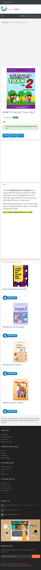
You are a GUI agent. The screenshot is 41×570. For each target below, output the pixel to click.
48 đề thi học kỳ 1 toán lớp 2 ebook (13, 420)
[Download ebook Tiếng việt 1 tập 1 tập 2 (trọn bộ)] (20, 389)
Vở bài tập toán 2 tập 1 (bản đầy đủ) (13, 327)
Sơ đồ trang (4, 455)
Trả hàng (3, 453)
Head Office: (7, 505)
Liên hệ (3, 451)
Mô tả (4, 185)
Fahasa (5, 135)
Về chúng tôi (4, 434)
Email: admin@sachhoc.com (12, 514)
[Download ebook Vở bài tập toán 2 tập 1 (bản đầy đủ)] (20, 314)
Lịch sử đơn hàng (5, 485)
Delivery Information (6, 437)
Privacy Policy (5, 439)
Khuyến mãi (4, 474)
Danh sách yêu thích (6, 488)
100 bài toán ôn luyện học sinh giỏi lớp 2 (14, 289)
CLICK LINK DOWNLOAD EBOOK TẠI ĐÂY (17, 212)
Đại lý (2, 472)
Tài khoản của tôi (5, 483)
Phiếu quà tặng (5, 458)
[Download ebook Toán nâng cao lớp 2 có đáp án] (20, 351)
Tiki (20, 135)
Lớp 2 (15, 117)
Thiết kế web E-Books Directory (19, 564)
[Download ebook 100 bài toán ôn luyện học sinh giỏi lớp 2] (20, 276)
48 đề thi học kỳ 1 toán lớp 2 (16, 418)
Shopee (13, 135)
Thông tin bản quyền (6, 442)
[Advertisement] (20, 45)
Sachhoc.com (29, 566)
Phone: (6, 510)
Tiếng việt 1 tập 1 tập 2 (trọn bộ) (12, 402)
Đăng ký (36, 556)
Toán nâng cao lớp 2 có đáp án (11, 365)
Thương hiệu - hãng (6, 467)
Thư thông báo (5, 490)
